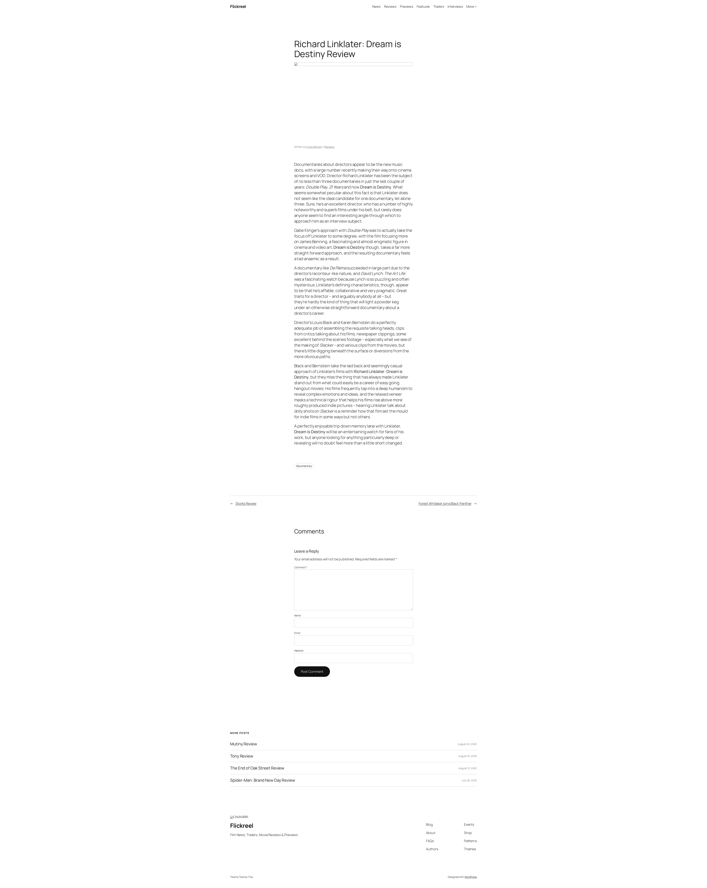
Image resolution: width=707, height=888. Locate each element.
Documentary (304, 466)
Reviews (329, 147)
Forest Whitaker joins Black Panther (445, 503)
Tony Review (241, 756)
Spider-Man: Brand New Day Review (262, 780)
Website (298, 650)
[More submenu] (476, 7)
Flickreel (238, 6)
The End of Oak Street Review (257, 768)
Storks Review (245, 503)
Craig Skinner (314, 147)
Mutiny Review (243, 744)
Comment (300, 567)
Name (297, 615)
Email (297, 633)
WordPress (471, 877)
